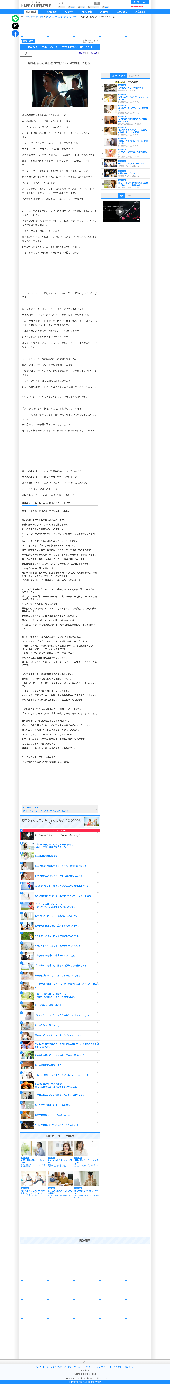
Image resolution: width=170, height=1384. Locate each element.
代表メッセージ (42, 1367)
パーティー (94, 7)
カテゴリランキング (118, 76)
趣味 (72, 7)
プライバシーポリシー (83, 1367)
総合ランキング (134, 76)
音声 (129, 196)
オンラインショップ (103, 1367)
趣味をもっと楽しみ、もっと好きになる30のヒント (63, 17)
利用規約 (68, 1367)
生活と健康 (30, 17)
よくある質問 (56, 1367)
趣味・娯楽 (39, 17)
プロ (62, 7)
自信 (106, 7)
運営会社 (117, 1367)
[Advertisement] (60, 273)
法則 (82, 7)
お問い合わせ (128, 1367)
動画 (121, 196)
